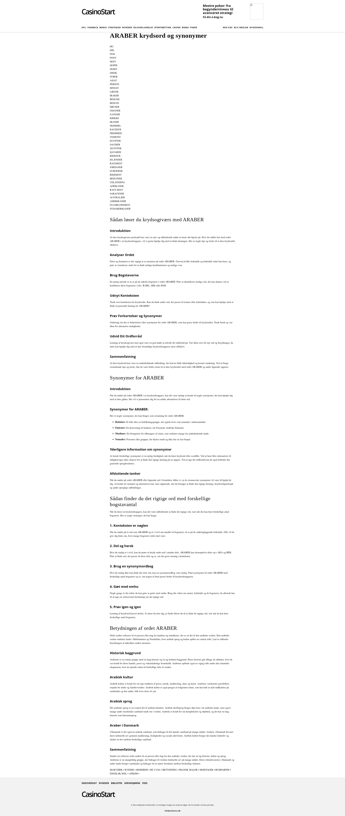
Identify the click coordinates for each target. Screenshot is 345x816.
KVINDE (129, 769)
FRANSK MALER (188, 769)
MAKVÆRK (116, 769)
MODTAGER (206, 769)
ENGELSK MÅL (118, 773)
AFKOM (133, 773)
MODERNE (142, 769)
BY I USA (155, 769)
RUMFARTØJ (222, 769)
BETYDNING (170, 769)
